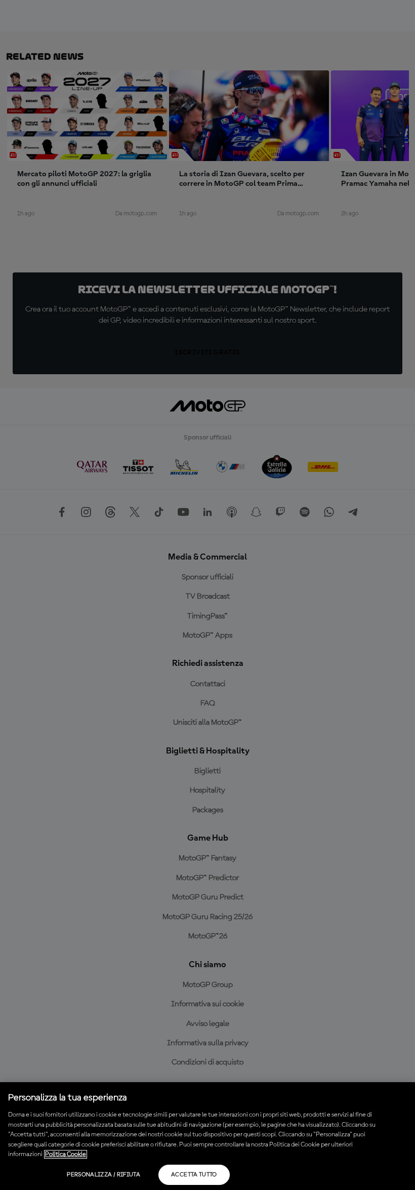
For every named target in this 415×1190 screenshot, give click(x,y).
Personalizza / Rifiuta (103, 1175)
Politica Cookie (65, 1154)
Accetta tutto (194, 1175)
